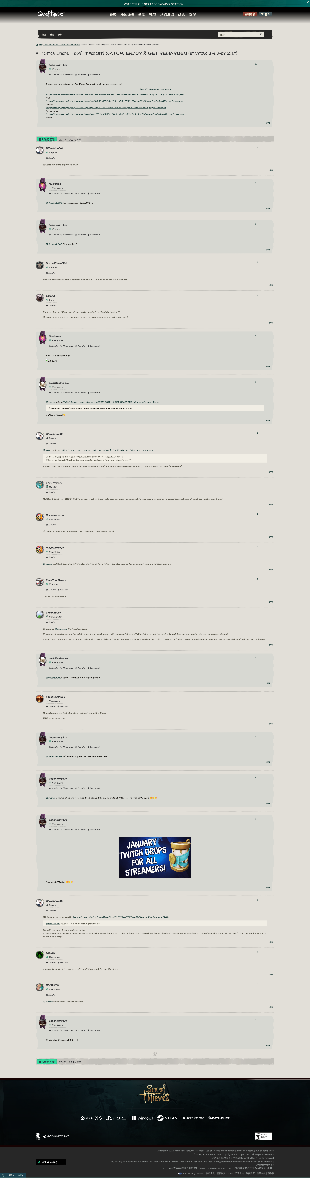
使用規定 (210, 1173)
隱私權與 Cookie (225, 1173)
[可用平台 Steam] (168, 1118)
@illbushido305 (54, 203)
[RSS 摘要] (37, 45)
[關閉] (308, 2)
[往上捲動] (7, 1175)
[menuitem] (112, 14)
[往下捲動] (19, 1175)
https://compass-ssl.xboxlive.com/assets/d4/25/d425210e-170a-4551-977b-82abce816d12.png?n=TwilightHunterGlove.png (114, 101)
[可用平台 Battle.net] (219, 1118)
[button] (51, 1162)
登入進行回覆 (47, 139)
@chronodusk (53, 677)
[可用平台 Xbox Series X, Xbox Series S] (91, 1118)
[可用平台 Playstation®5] (117, 1118)
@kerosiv (48, 1001)
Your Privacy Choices (193, 1173)
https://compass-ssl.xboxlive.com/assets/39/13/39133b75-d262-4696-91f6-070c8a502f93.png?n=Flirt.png (106, 107)
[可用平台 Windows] (142, 1118)
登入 (267, 14)
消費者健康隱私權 (265, 1173)
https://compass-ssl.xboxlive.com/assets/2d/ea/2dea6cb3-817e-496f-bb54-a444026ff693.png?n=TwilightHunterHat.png (115, 94)
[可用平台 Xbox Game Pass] (193, 1118)
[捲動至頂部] (3, 1175)
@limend (50, 402)
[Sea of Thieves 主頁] (51, 14)
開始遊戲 (250, 14)
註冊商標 (250, 1173)
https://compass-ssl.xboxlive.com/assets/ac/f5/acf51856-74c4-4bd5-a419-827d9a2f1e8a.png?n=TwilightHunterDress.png (115, 114)
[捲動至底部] (22, 1175)
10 (256, 64)
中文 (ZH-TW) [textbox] (49, 1162)
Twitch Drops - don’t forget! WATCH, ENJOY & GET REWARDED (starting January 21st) (110, 402)
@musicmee (61, 628)
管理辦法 (239, 1173)
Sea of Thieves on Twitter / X (155, 89)
